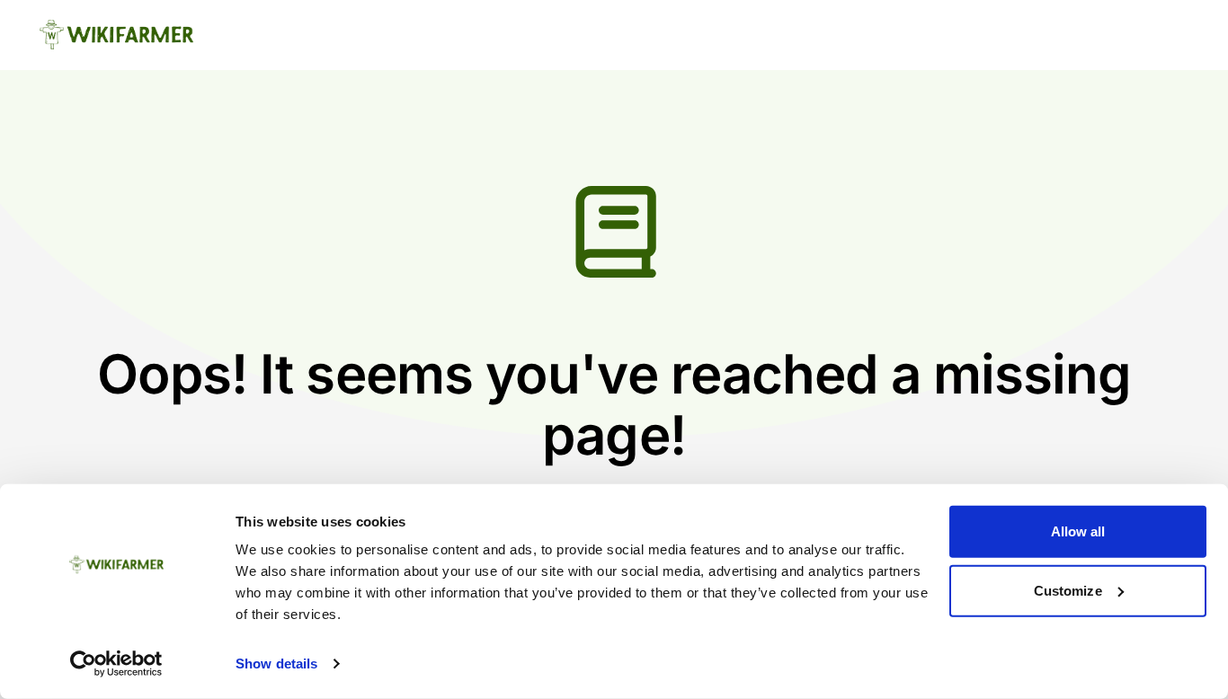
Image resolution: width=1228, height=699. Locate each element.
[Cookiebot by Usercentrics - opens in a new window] (116, 663)
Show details (276, 663)
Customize (1068, 589)
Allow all (1078, 531)
